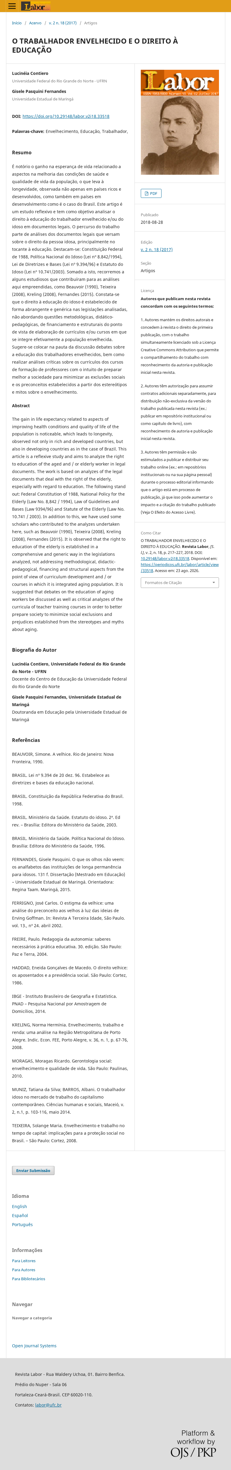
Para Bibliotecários (28, 1278)
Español (20, 1215)
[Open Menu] (12, 6)
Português (22, 1224)
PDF (153, 193)
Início (17, 23)
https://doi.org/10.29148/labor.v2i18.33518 (66, 116)
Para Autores (23, 1269)
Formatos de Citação (163, 582)
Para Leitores (23, 1260)
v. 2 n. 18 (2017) (63, 23)
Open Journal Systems (34, 1346)
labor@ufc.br (48, 1405)
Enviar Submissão (33, 1170)
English (19, 1206)
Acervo (35, 23)
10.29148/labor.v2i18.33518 (165, 558)
